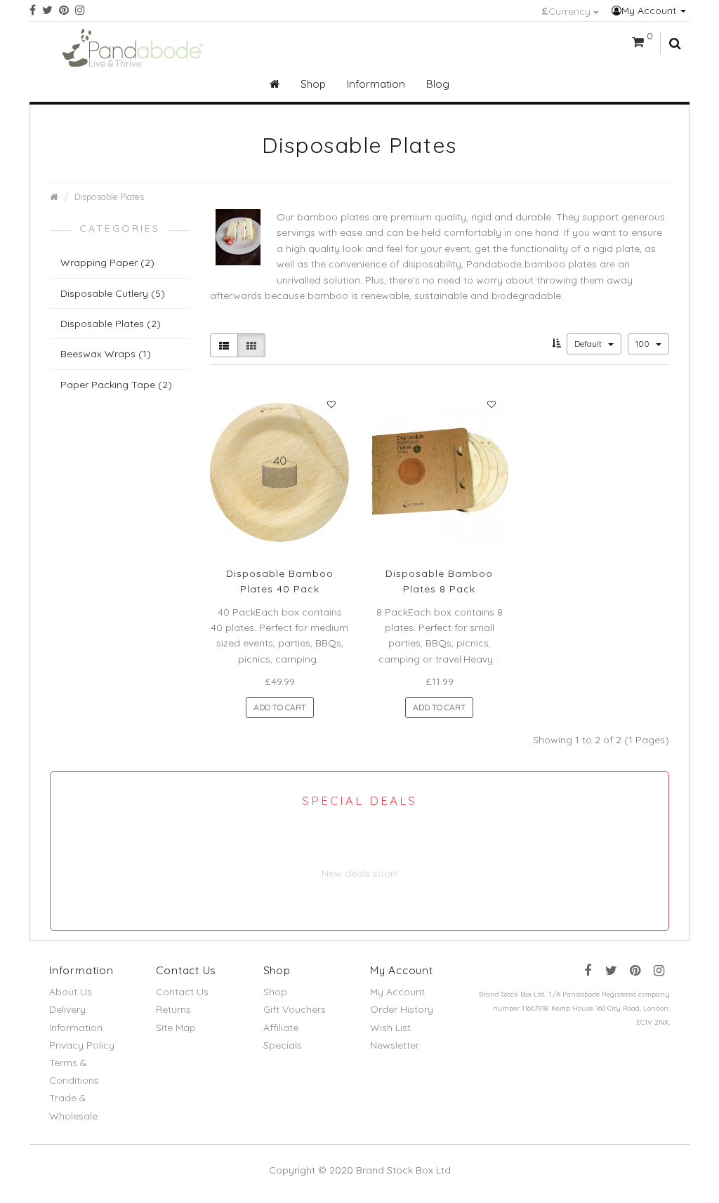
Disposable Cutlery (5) (112, 293)
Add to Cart (279, 707)
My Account (650, 10)
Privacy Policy (81, 1045)
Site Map (176, 1027)
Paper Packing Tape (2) (116, 384)
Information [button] (376, 84)
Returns (173, 1009)
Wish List (390, 1027)
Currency (567, 11)
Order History (401, 1009)
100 (643, 343)
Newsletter (394, 1045)
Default (589, 343)
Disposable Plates (109, 196)
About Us (70, 991)
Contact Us (182, 991)
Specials (282, 1045)
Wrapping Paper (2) (107, 262)
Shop (275, 991)
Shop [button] (313, 84)
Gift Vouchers (294, 1009)
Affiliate (280, 1027)
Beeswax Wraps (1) (105, 353)
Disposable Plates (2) (110, 323)
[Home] (274, 84)
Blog (437, 84)
